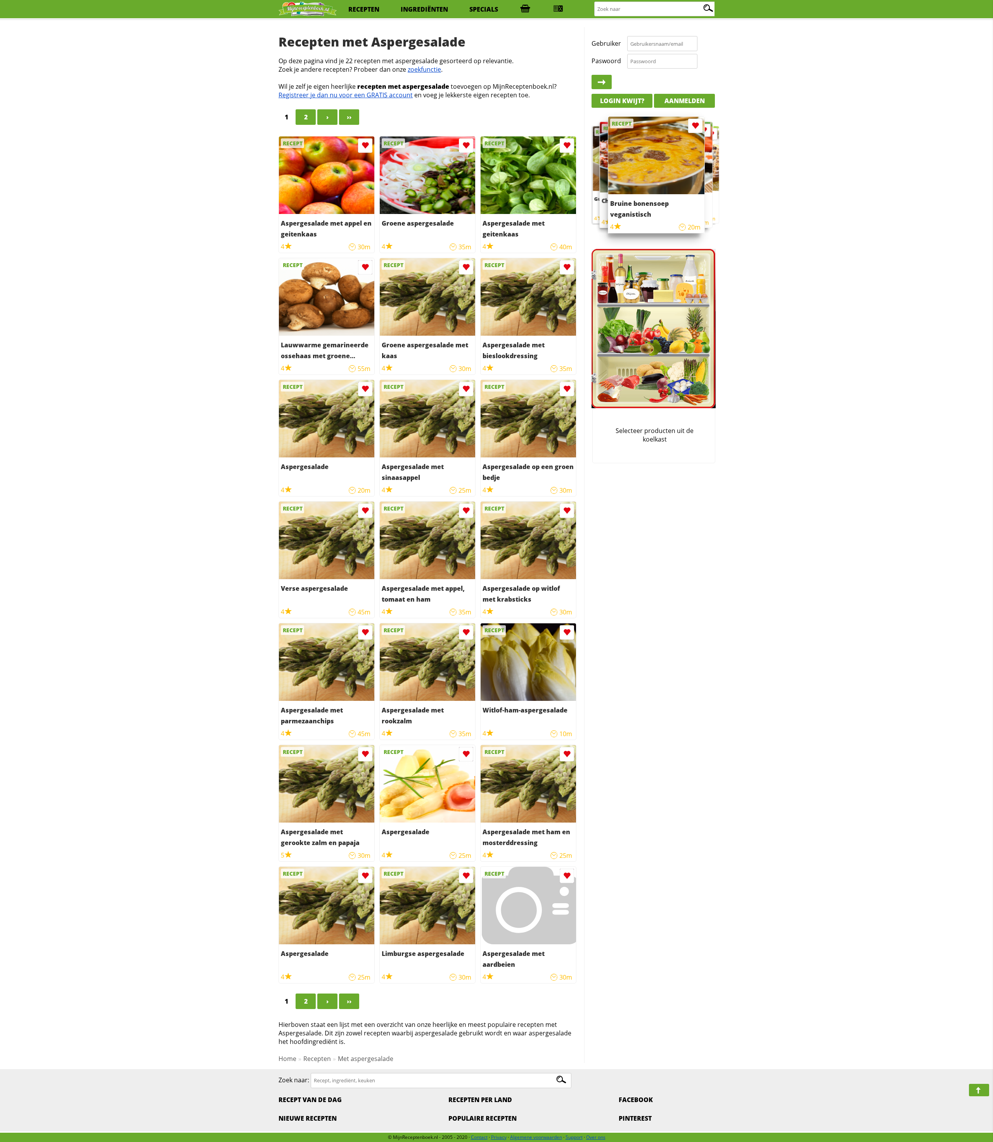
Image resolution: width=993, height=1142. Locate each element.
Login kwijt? (622, 101)
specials (483, 9)
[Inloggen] (602, 82)
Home (287, 1058)
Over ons (595, 1137)
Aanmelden (684, 101)
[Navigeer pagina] (979, 1090)
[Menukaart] (558, 9)
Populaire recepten (482, 1118)
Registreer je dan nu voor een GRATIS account (346, 95)
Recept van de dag (310, 1099)
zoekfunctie (424, 69)
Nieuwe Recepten (308, 1118)
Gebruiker (606, 43)
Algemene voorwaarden (536, 1137)
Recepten (317, 1058)
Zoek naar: (294, 1080)
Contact (479, 1137)
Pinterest (635, 1118)
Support (574, 1137)
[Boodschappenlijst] (525, 9)
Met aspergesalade (365, 1058)
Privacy (499, 1137)
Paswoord (606, 61)
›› (349, 117)
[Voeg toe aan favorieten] (365, 145)
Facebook (636, 1099)
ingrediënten (424, 9)
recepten (363, 9)
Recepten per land (480, 1099)
